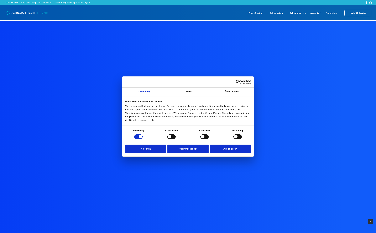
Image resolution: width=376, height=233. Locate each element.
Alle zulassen (230, 148)
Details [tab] (188, 91)
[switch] (171, 136)
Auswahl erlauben (188, 148)
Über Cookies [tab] (232, 91)
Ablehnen (146, 148)
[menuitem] (366, 2)
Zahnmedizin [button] (276, 13)
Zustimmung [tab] (144, 91)
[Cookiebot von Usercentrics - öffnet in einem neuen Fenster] (238, 82)
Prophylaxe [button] (332, 13)
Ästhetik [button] (314, 13)
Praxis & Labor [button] (256, 13)
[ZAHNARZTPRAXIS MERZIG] (27, 13)
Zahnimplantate (298, 13)
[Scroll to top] (370, 221)
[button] (366, 2)
